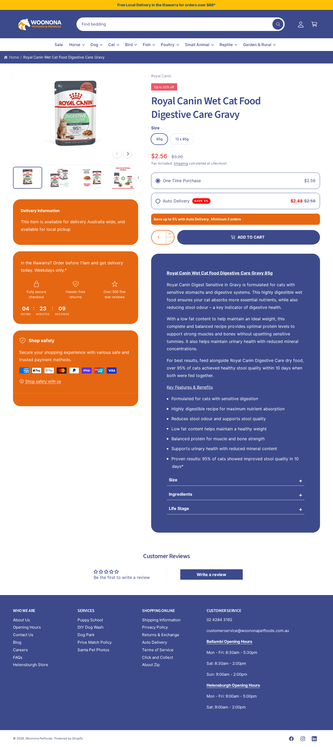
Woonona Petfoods (38, 738)
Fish (147, 44)
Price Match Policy (95, 642)
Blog (17, 642)
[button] (314, 24)
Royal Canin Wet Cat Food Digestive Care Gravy (64, 57)
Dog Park (86, 634)
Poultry (168, 44)
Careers (20, 649)
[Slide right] (128, 154)
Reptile (226, 44)
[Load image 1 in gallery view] (27, 178)
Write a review (211, 574)
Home (14, 57)
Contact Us (23, 634)
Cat (111, 44)
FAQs (17, 657)
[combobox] (180, 24)
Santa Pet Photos (93, 649)
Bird (129, 44)
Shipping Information (161, 619)
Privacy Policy (155, 627)
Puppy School (90, 619)
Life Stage (179, 508)
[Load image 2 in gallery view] (59, 178)
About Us (21, 619)
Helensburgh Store (30, 664)
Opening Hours (27, 627)
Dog (94, 44)
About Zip (151, 664)
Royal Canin (161, 76)
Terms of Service (158, 649)
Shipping (181, 163)
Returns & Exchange (160, 634)
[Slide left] (117, 154)
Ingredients (180, 494)
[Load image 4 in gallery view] (123, 178)
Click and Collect (157, 657)
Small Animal (197, 44)
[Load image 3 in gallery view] (91, 178)
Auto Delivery (154, 642)
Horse (74, 44)
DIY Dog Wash (91, 627)
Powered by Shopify (68, 738)
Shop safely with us (43, 381)
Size (173, 479)
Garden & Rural (257, 44)
